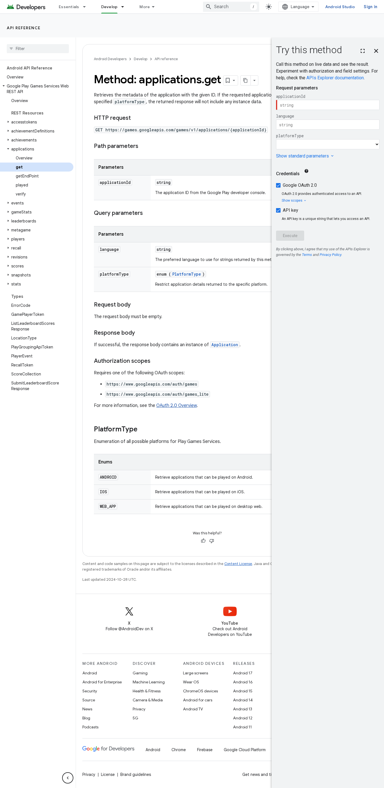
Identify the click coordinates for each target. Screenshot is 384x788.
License (108, 774)
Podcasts (90, 727)
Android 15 (242, 691)
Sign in (370, 6)
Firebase (205, 749)
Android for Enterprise (102, 682)
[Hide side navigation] (67, 778)
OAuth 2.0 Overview (176, 405)
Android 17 (242, 673)
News (87, 709)
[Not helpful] (211, 541)
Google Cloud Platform (245, 749)
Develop (109, 6)
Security (89, 691)
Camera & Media (148, 700)
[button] (36, 89)
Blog (86, 718)
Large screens (195, 673)
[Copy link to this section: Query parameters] (148, 213)
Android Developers (110, 59)
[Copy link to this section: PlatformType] (143, 429)
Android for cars (197, 700)
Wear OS (191, 682)
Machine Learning (149, 682)
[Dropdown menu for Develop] (125, 6)
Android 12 (242, 718)
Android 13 (242, 709)
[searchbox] (38, 48)
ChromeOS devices (200, 691)
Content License (238, 563)
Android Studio (340, 6)
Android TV (193, 709)
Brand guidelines (135, 774)
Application (224, 344)
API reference (24, 27)
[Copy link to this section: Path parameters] (144, 146)
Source (88, 700)
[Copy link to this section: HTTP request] (136, 118)
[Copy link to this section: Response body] (140, 333)
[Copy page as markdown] (246, 80)
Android (89, 673)
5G (135, 718)
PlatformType (186, 274)
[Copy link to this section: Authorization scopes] (156, 361)
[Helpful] (203, 541)
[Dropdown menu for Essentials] (86, 6)
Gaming (140, 673)
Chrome (178, 749)
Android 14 (243, 700)
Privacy (139, 709)
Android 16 (243, 682)
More (144, 6)
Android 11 (242, 727)
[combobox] (231, 7)
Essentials (69, 6)
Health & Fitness (147, 691)
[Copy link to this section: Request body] (136, 305)
